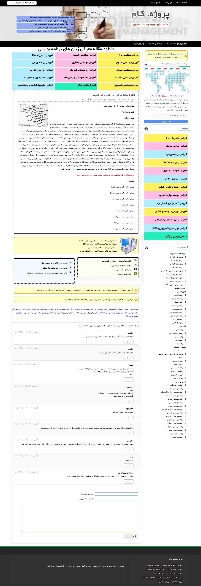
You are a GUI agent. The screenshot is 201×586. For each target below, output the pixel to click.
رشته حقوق (178, 302)
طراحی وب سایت (176, 281)
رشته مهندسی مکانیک (175, 427)
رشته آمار (179, 330)
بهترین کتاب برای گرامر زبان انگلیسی (169, 578)
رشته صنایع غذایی (176, 385)
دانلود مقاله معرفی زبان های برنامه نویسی (113, 95)
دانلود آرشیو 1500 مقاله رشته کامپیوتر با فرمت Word (98, 241)
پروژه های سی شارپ (175, 274)
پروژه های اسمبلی (176, 260)
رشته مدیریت (178, 319)
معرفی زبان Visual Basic (30, 309)
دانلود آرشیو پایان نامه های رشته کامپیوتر (102, 247)
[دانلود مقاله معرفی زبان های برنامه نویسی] (33, 126)
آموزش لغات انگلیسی (175, 570)
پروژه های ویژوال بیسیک (174, 278)
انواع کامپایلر (102, 309)
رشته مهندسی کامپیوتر (175, 413)
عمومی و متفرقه (180, 347)
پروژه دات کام (177, 582)
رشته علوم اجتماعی (176, 312)
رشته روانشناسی (177, 305)
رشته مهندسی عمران (175, 406)
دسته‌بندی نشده (180, 288)
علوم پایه (182, 326)
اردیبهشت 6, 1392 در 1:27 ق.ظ (26, 424)
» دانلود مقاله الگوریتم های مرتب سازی (54, 263)
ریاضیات (180, 343)
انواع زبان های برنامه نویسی (118, 309)
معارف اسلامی (177, 323)
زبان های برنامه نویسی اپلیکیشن (85, 309)
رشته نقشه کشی (177, 434)
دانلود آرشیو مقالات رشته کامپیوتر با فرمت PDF (100, 244)
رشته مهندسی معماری (175, 423)
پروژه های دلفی (177, 267)
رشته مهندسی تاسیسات (174, 395)
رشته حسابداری (177, 298)
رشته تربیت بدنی (177, 368)
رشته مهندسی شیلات (175, 399)
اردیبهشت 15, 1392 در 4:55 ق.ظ (27, 386)
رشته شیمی (179, 337)
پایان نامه (180, 350)
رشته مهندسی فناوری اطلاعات (172, 409)
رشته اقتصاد (178, 295)
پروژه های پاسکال (176, 264)
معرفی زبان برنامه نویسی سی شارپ (37, 313)
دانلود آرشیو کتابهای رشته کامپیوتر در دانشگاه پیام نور (98, 251)
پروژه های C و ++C (176, 257)
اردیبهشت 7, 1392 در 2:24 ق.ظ (26, 408)
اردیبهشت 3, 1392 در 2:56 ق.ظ (26, 440)
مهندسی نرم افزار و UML (173, 285)
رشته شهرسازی (177, 309)
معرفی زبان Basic (46, 309)
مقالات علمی (178, 378)
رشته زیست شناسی (176, 333)
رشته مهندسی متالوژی (175, 420)
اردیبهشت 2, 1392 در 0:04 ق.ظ (26, 456)
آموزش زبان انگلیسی (152, 565)
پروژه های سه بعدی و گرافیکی (172, 271)
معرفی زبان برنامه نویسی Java (62, 313)
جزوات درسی (178, 361)
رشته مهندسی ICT (176, 389)
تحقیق (181, 357)
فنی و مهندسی (181, 382)
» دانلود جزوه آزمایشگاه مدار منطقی (55, 268)
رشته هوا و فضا (177, 437)
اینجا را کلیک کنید (173, 110)
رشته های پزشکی (176, 371)
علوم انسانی (181, 292)
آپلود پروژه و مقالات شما (176, 43)
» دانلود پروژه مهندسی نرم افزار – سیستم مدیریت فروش (47, 273)
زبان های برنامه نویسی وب (63, 309)
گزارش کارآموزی (177, 375)
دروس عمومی (178, 364)
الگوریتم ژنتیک (159, 574)
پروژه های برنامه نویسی (177, 253)
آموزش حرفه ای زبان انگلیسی (172, 565)
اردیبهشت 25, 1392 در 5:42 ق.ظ (27, 364)
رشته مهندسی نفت (176, 430)
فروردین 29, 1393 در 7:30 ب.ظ (26, 332)
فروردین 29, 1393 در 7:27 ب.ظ (26, 348)
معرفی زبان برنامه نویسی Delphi (112, 313)
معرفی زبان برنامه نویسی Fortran (86, 313)
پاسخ (128, 341)
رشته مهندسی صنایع (176, 402)
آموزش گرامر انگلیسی (174, 574)
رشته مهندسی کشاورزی (174, 416)
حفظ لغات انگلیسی (149, 578)
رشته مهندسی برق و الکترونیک (172, 392)
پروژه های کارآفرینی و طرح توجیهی (170, 354)
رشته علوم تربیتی (176, 316)
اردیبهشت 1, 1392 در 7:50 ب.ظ (26, 472)
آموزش (176, 138)
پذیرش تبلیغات (138, 43)
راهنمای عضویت (155, 43)
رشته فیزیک (179, 340)
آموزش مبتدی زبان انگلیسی (156, 570)
